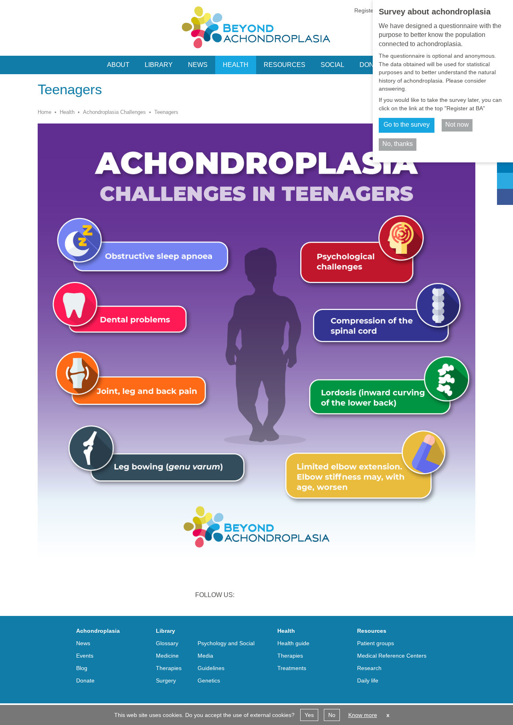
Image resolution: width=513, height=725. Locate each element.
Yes (309, 715)
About (118, 64)
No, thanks (397, 143)
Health (67, 112)
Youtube (310, 595)
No (331, 715)
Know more (362, 715)
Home (44, 112)
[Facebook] (505, 197)
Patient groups (375, 643)
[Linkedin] (505, 165)
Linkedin (247, 595)
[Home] (256, 27)
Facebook (289, 595)
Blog (81, 668)
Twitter (268, 595)
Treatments (291, 668)
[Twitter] (505, 181)
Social (332, 64)
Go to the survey (407, 124)
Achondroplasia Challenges (114, 112)
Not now (457, 124)
